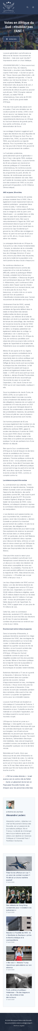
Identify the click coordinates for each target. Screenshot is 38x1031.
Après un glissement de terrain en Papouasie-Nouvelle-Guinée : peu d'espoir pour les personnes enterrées (18, 785)
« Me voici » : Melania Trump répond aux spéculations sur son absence (19, 965)
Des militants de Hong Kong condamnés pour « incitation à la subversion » (18, 907)
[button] (27, 7)
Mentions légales (19, 1025)
